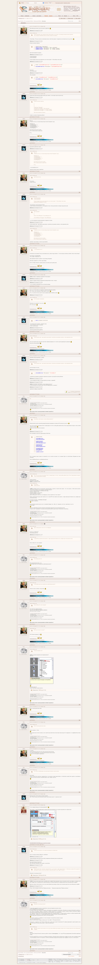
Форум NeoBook (21, 952)
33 (44, 118)
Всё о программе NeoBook (28, 952)
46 (44, 523)
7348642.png (40, 690)
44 (44, 415)
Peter (24, 396)
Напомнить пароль (67, 2)
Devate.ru (44, 962)
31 (44, 26)
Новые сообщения (25, 15)
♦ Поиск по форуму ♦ (63, 15)
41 (44, 333)
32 (44, 93)
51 (44, 646)
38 (44, 274)
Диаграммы (44, 952)
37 (44, 245)
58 (44, 846)
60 (44, 900)
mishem (24, 26)
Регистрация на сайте (59, 2)
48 (44, 580)
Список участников (37, 15)
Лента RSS (75, 15)
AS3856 (23, 93)
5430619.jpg (40, 875)
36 (44, 194)
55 (44, 767)
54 (44, 748)
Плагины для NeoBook (37, 952)
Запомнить (46, 2)
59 (44, 879)
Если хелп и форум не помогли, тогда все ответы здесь (37, 86)
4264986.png (40, 838)
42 (44, 355)
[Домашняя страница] (42, 844)
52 (44, 706)
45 (44, 471)
